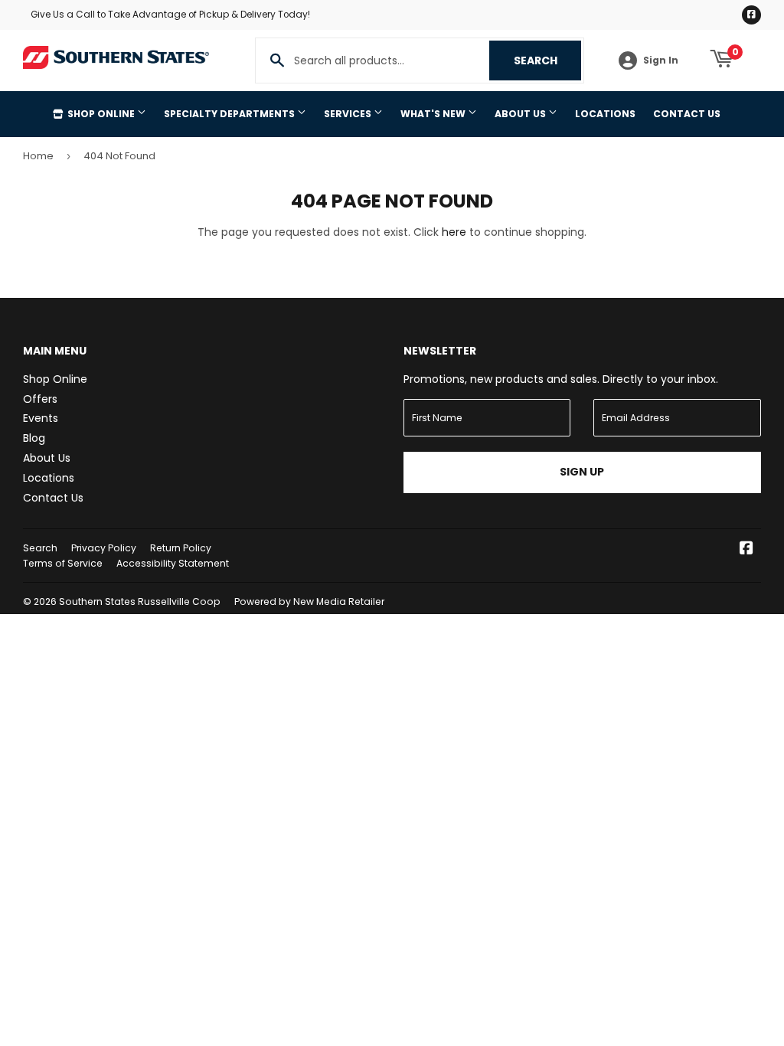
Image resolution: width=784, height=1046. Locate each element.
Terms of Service (63, 563)
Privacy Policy (103, 547)
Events (40, 418)
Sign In (660, 60)
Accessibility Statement (172, 563)
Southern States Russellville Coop (139, 601)
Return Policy (180, 547)
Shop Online (101, 113)
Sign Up (582, 471)
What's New (434, 113)
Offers (40, 399)
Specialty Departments (230, 113)
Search (547, 60)
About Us (521, 113)
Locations (605, 113)
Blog (34, 438)
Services (349, 113)
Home (38, 156)
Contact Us (686, 113)
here (454, 232)
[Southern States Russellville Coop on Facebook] (746, 549)
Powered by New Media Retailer (309, 601)
